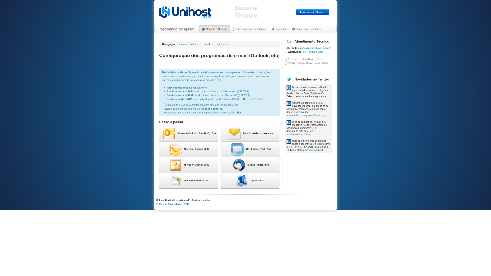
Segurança (280, 29)
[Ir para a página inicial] (185, 12)
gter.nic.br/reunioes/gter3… (311, 149)
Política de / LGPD (172, 204)
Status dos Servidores (308, 29)
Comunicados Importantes (251, 29)
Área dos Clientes (313, 12)
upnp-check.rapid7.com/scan (301, 132)
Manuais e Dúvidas (216, 29)
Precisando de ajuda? (176, 29)
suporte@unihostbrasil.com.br (314, 48)
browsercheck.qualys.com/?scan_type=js (308, 115)
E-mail (206, 44)
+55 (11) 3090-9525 (312, 51)
